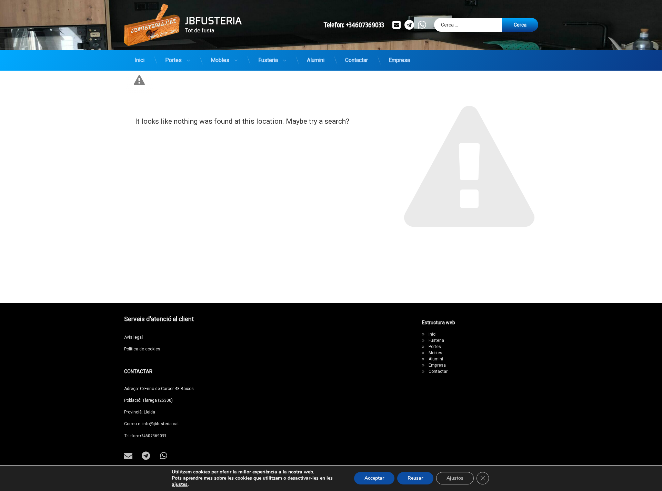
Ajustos (455, 478)
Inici (139, 60)
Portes (173, 60)
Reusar (415, 478)
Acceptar (374, 478)
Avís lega (133, 337)
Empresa (399, 60)
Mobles (220, 60)
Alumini (315, 60)
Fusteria (268, 60)
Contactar (356, 60)
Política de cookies (142, 349)
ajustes (180, 484)
